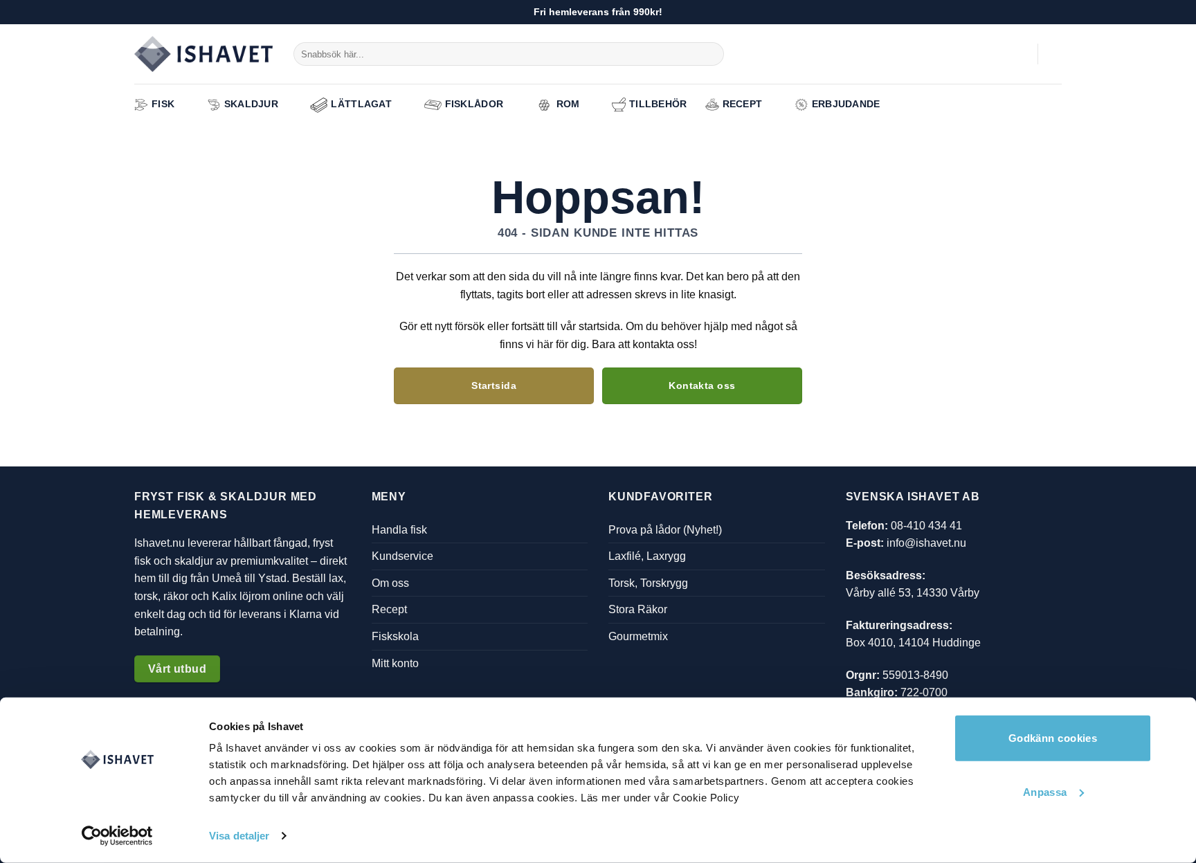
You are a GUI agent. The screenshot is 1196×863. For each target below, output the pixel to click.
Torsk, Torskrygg (648, 583)
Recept (743, 103)
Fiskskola (395, 636)
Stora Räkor (637, 609)
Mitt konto (395, 663)
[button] (1020, 54)
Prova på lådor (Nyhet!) (665, 529)
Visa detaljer (239, 836)
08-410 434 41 (926, 525)
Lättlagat (361, 103)
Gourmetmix (638, 636)
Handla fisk (399, 529)
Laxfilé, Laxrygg (647, 556)
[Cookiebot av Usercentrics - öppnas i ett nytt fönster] (117, 836)
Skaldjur (251, 103)
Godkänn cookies (1053, 738)
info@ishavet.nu (926, 543)
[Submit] (711, 54)
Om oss (390, 583)
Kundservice (402, 556)
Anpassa (1045, 791)
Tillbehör (658, 103)
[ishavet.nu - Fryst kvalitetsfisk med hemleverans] (203, 54)
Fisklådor (474, 103)
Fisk (163, 103)
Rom (568, 103)
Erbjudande (846, 103)
